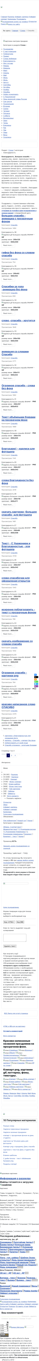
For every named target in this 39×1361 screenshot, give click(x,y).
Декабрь (6, 92)
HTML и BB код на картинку (14, 1026)
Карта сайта (5, 1304)
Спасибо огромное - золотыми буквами (21, 745)
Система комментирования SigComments (11, 1316)
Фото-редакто (13, 796)
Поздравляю (8, 49)
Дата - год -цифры (9, 1257)
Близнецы (7, 125)
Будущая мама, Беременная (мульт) (15, 1245)
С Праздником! (9, 97)
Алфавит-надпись (10, 807)
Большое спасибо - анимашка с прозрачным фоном (17, 218)
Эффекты (11, 794)
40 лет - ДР (19, 1273)
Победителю (8, 54)
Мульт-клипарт (15, 782)
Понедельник (8, 104)
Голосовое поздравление (13, 814)
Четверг (6, 111)
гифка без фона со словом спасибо (18, 254)
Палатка (13, 1252)
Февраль (6, 68)
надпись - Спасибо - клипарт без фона (20, 740)
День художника (8, 1267)
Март (5, 70)
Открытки (33, 21)
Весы (5, 135)
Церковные (28, 1058)
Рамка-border (31, 1291)
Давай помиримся (21, 1286)
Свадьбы (21, 1063)
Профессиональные (11, 1055)
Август (6, 82)
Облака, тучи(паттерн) (12, 827)
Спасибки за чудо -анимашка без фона (14, 288)
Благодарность (9, 61)
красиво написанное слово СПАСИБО (18, 706)
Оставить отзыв (22, 1306)
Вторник (6, 106)
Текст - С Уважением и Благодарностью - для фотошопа (16, 546)
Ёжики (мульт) (7, 1244)
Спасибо (14, 225)
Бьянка (11, 1280)
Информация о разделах (15, 1178)
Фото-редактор (9, 1036)
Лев (4, 130)
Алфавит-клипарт (10, 809)
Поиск (3, 24)
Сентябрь (7, 85)
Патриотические (9, 1058)
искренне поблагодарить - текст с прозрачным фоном (19, 611)
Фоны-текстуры (15, 786)
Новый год (22, 821)
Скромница (6, 1242)
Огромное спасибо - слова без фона (18, 387)
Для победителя (9, 821)
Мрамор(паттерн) (10, 829)
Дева (5, 132)
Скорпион (7, 137)
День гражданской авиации (14, 1262)
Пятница (6, 113)
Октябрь (6, 87)
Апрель (6, 73)
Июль (5, 80)
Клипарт (14, 779)
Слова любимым (9, 59)
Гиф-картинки (14, 789)
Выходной (5, 1286)
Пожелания (13, 1060)
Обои (5, 805)
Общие (12, 1053)
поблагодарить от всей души (16, 743)
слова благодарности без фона (18, 482)
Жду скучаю (8, 63)
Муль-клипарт (29, 1079)
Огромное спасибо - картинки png (14, 674)
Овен (5, 121)
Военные (28, 1050)
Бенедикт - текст (10, 836)
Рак (4, 128)
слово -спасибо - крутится (18, 320)
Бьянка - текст (24, 1280)
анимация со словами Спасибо (15, 353)
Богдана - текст (8, 1278)
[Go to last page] (20, 754)
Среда (5, 109)
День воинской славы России (15, 99)
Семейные (13, 1050)
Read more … (8, 245)
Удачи (30, 821)
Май (5, 75)
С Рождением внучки (27, 829)
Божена (22, 1278)
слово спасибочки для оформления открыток (16, 579)
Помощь (11, 1306)
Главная (4, 17)
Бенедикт (28, 834)
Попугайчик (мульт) (23, 1242)
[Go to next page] (18, 754)
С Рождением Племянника (14, 832)
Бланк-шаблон (14, 784)
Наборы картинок (16, 1087)
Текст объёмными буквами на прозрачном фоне (18, 418)
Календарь (12, 19)
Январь (6, 66)
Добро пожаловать (10, 94)
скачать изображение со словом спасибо (17, 642)
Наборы (11, 791)
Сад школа (7, 101)
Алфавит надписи (22, 17)
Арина (21, 836)
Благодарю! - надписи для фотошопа (18, 450)
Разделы (11, 17)
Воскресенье (8, 118)
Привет (6, 56)
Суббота (6, 116)
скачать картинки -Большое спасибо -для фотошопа (19, 513)
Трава (23, 1252)
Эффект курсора (8, 1293)
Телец (5, 123)
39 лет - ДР (5, 1273)
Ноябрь (6, 90)
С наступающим (9, 51)
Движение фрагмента (11, 1291)
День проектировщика (23, 1260)
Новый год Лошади (26, 1265)
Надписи (14, 777)
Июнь (5, 78)
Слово (11, 150)
